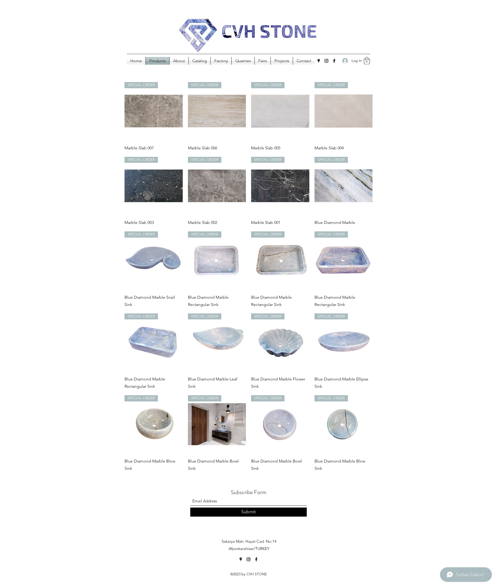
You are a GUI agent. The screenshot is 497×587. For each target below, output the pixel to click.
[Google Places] (318, 60)
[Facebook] (334, 60)
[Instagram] (326, 60)
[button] (367, 60)
